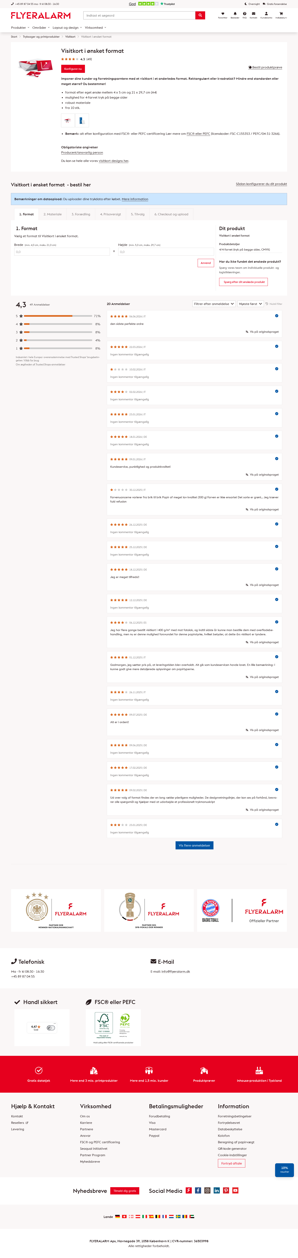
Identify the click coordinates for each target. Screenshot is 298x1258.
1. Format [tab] (26, 214)
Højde (139, 245)
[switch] (51, 1027)
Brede (35, 245)
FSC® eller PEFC (198, 134)
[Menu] (54, 1024)
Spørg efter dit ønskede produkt (244, 282)
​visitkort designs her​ (113, 161)
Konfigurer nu (73, 69)
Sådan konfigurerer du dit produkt (261, 184)
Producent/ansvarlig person (82, 152)
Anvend (206, 263)
